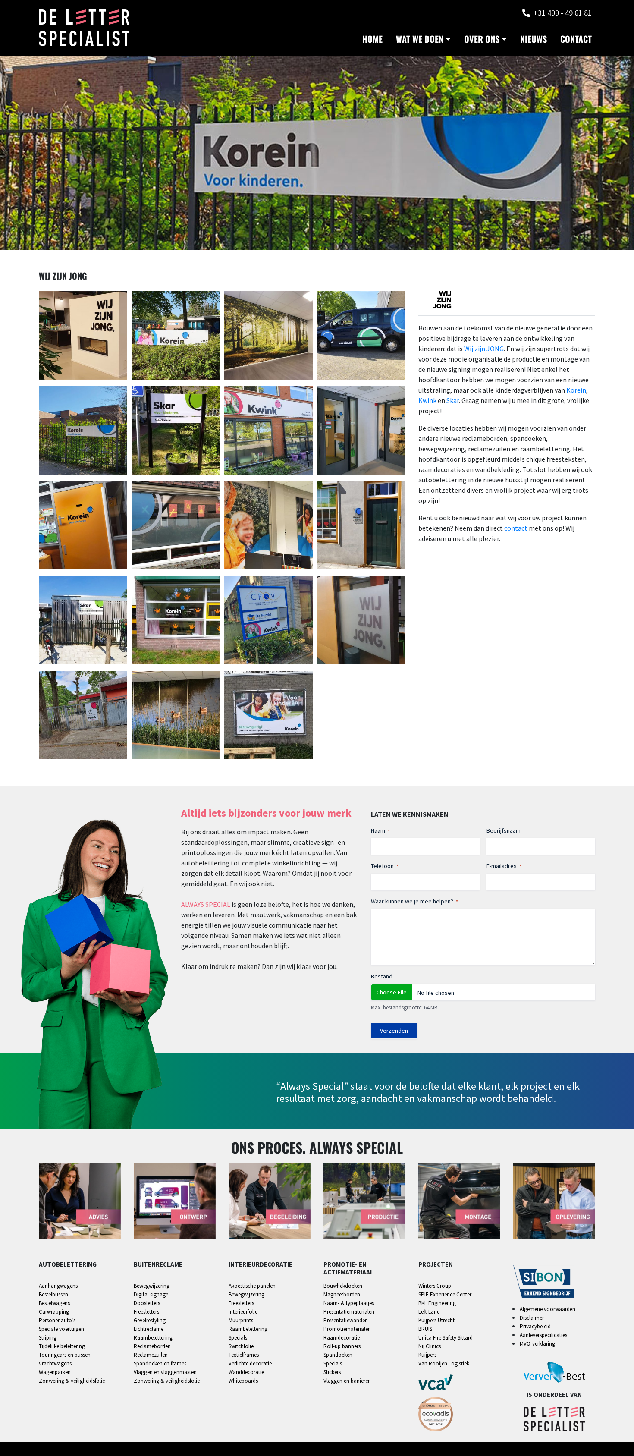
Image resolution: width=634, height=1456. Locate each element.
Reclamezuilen (151, 1355)
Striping (47, 1337)
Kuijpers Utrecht (436, 1320)
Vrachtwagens (55, 1363)
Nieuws (533, 38)
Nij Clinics (429, 1346)
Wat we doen (419, 38)
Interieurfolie (243, 1311)
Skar (452, 400)
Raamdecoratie (341, 1337)
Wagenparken (55, 1372)
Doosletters (147, 1303)
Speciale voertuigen (61, 1329)
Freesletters (146, 1311)
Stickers (332, 1372)
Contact (576, 38)
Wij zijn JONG (484, 348)
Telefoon (385, 866)
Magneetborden (341, 1294)
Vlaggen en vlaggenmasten (165, 1372)
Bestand (381, 976)
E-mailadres (503, 866)
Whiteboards (243, 1380)
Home (372, 38)
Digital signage (151, 1294)
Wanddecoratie (246, 1372)
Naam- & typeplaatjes (348, 1303)
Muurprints (241, 1320)
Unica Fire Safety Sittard (445, 1337)
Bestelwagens (54, 1303)
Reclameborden (152, 1346)
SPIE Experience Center (444, 1294)
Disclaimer (532, 1317)
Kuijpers (427, 1355)
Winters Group (434, 1285)
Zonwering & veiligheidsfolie (72, 1380)
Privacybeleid (535, 1326)
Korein (576, 390)
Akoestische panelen (252, 1285)
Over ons (481, 38)
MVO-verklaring (537, 1343)
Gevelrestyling (150, 1320)
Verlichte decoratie (250, 1363)
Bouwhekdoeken (342, 1285)
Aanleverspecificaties (543, 1335)
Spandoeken (337, 1355)
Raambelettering (153, 1337)
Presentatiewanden (345, 1320)
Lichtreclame (148, 1329)
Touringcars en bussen (65, 1355)
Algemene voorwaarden (547, 1309)
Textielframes (244, 1355)
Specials (238, 1337)
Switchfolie (241, 1346)
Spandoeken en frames (160, 1363)
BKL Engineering (437, 1303)
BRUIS (425, 1329)
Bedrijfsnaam (503, 830)
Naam (380, 830)
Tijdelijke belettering (62, 1346)
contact (515, 528)
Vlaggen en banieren (347, 1380)
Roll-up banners (342, 1346)
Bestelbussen (53, 1294)
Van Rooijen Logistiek (443, 1363)
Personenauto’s (57, 1320)
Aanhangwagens (58, 1285)
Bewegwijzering (151, 1285)
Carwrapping (54, 1311)
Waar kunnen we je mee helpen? (414, 901)
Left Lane (428, 1311)
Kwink (427, 400)
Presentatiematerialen (348, 1311)
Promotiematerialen (347, 1329)
